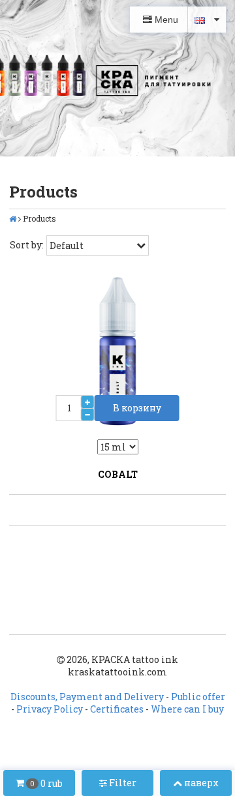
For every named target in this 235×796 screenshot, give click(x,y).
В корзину (137, 408)
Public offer (198, 696)
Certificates (117, 709)
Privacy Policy (49, 709)
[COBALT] (117, 352)
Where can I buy (187, 709)
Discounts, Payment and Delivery (87, 696)
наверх (201, 782)
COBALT (118, 474)
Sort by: (27, 245)
